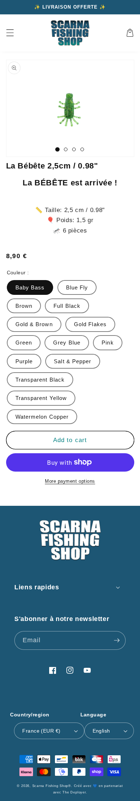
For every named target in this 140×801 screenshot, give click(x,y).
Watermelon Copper (42, 417)
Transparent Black (40, 380)
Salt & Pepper (72, 361)
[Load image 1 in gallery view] (57, 149)
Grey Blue (66, 342)
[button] (9, 32)
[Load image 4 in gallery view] (82, 149)
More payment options (70, 481)
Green (23, 342)
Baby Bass (30, 287)
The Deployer (73, 792)
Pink (107, 342)
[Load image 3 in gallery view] (74, 149)
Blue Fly (77, 287)
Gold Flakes (90, 324)
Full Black (66, 306)
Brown (24, 306)
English (101, 731)
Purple (24, 361)
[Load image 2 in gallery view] (65, 149)
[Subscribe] (116, 640)
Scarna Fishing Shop (50, 786)
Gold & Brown (34, 324)
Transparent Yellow (41, 398)
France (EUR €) (41, 731)
